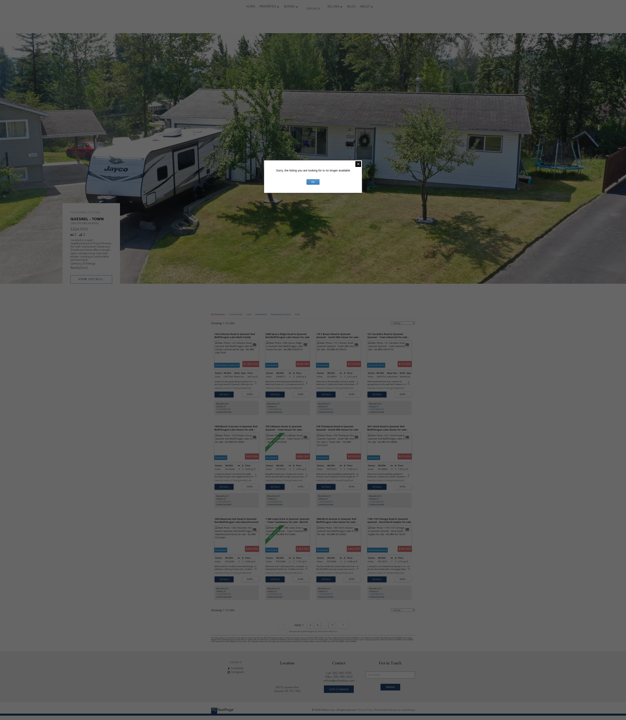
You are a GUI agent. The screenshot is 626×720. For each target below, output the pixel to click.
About (365, 6)
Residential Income (281, 314)
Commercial (235, 314)
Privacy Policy (365, 710)
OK (313, 182)
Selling (333, 6)
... (325, 625)
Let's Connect (339, 689)
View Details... (91, 279)
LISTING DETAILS (224, 394)
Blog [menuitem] (351, 6)
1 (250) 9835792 (223, 409)
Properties (268, 6)
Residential (261, 314)
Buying (289, 6)
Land (248, 314)
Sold (297, 314)
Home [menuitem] (250, 6)
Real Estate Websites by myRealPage (395, 710)
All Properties (218, 314)
